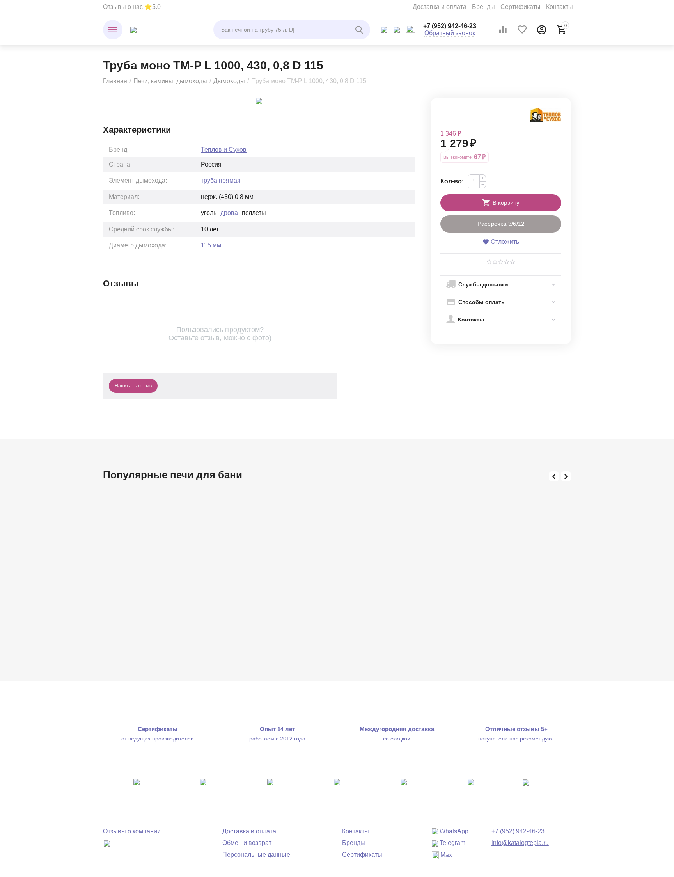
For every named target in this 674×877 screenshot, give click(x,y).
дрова (229, 212)
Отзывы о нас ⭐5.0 (132, 7)
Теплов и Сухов (224, 149)
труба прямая (221, 180)
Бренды (483, 7)
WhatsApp (453, 831)
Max (445, 855)
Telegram (451, 843)
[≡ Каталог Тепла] (133, 29)
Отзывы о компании (132, 831)
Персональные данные (256, 854)
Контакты (559, 7)
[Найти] (360, 29)
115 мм (211, 245)
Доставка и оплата (439, 7)
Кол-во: (452, 181)
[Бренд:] (545, 114)
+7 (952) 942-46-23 (449, 26)
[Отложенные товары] (522, 29)
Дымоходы (229, 81)
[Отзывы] (132, 848)
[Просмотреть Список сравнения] (502, 29)
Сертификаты (520, 7)
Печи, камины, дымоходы (170, 81)
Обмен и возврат (246, 843)
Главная (115, 81)
